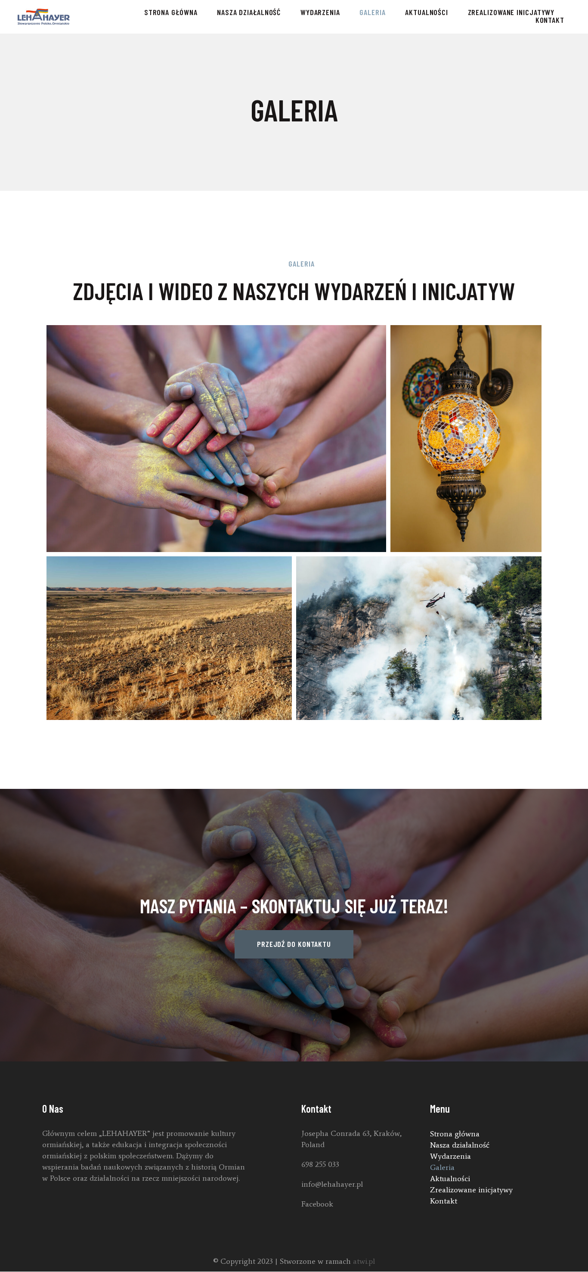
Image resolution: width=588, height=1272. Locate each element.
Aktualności (426, 12)
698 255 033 (320, 1164)
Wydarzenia (320, 12)
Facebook (317, 1204)
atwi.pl (364, 1261)
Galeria (372, 12)
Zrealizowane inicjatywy (511, 12)
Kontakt (549, 20)
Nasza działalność (249, 12)
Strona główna (171, 12)
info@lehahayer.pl (332, 1184)
